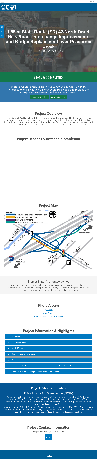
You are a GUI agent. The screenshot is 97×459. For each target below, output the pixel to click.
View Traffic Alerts (58, 97)
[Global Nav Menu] (2, 1)
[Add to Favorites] (2, 31)
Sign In (92, 1)
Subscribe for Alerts (40, 97)
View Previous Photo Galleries (48, 316)
